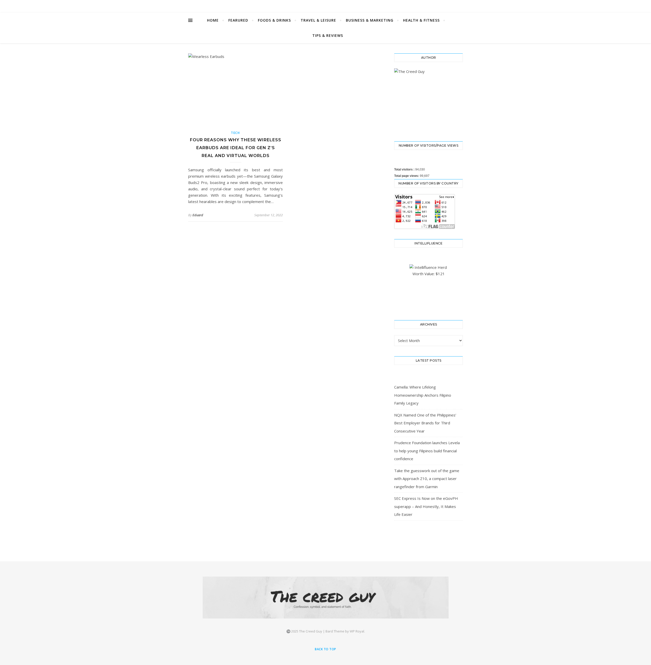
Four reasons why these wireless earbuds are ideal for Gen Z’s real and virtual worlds (235, 147)
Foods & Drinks (274, 20)
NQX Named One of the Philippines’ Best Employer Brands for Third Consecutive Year (425, 423)
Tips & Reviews (327, 35)
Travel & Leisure (318, 20)
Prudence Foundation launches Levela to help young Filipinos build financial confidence (427, 450)
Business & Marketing (369, 20)
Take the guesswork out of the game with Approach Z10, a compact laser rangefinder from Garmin (426, 478)
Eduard (198, 215)
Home (213, 20)
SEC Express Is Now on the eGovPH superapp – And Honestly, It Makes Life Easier (426, 506)
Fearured (238, 20)
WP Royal (357, 631)
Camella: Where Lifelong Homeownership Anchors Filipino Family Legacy (422, 395)
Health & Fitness (421, 20)
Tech (235, 133)
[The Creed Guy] (326, 597)
